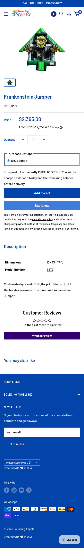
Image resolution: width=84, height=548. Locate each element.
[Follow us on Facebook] (53, 14)
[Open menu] (6, 14)
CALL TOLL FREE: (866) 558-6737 (42, 3)
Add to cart (42, 193)
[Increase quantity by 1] (44, 139)
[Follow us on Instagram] (14, 490)
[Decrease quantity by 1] (23, 139)
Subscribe (17, 444)
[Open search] (61, 14)
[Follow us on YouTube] (21, 490)
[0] (76, 13)
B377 (50, 269)
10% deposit (19, 160)
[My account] (69, 14)
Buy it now (42, 205)
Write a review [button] (42, 335)
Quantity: (10, 139)
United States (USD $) (18, 462)
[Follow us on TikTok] (29, 490)
